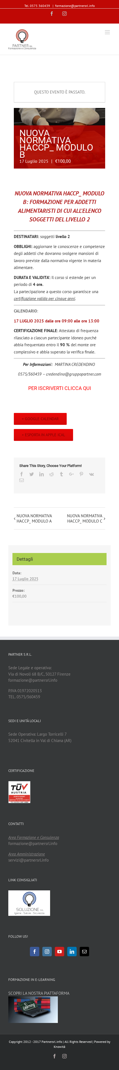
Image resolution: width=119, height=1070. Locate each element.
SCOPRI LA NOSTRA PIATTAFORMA (38, 993)
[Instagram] (47, 951)
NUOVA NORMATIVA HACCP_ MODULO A (34, 518)
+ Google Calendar (40, 418)
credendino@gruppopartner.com (73, 374)
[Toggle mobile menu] (108, 32)
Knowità (59, 1047)
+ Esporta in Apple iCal (43, 434)
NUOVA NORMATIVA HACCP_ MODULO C (84, 518)
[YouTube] (59, 951)
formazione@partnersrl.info (75, 6)
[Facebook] (34, 951)
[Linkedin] (72, 951)
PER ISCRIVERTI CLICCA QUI (59, 388)
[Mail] (84, 951)
